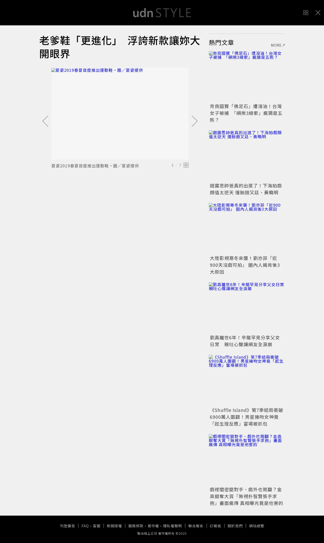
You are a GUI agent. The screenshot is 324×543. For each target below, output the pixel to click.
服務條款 (136, 526)
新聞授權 (114, 526)
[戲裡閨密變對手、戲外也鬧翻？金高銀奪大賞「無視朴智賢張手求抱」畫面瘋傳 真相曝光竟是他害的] (247, 459)
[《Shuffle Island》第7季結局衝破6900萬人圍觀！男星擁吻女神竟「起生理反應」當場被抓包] (247, 380)
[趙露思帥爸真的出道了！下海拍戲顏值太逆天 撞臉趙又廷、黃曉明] (247, 155)
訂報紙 (215, 526)
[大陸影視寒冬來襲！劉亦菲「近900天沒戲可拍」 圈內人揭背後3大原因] (247, 228)
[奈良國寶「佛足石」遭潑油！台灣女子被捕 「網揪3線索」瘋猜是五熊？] (247, 76)
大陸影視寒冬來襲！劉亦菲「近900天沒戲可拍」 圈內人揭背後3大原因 (245, 265)
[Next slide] (195, 121)
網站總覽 (256, 526)
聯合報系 (196, 526)
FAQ (85, 526)
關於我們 (235, 526)
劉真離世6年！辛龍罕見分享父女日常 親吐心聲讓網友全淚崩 (245, 340)
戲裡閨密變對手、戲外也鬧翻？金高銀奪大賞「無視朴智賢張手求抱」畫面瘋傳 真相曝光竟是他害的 (246, 496)
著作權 (153, 526)
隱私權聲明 (172, 526)
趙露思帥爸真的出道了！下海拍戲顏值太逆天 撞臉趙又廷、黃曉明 (246, 189)
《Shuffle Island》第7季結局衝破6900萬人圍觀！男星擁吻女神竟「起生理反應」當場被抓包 (246, 417)
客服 (96, 526)
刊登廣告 (67, 526)
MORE (276, 45)
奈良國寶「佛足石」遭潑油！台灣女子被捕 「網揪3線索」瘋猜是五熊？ (246, 113)
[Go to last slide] (45, 121)
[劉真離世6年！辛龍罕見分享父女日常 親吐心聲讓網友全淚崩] (247, 307)
